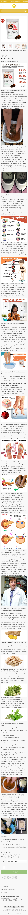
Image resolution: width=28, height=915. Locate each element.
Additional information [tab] (8, 889)
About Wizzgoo (10, 909)
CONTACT (15, 898)
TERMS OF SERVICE (18, 899)
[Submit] (25, 11)
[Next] (24, 29)
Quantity (3, 861)
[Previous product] (5, 55)
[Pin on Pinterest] (13, 877)
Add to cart (14, 872)
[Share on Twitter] (8, 877)
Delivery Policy (16, 910)
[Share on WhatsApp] (2, 877)
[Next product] (2, 55)
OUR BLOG (16, 900)
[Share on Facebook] (5, 877)
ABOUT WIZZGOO (5, 898)
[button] (2, 6)
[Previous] (3, 29)
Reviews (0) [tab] (4, 892)
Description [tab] (4, 886)
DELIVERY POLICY (7, 900)
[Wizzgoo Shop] (14, 6)
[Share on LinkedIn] (16, 877)
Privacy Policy (18, 909)
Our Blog (23, 910)
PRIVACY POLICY (6, 899)
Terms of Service (7, 910)
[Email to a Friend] (10, 877)
